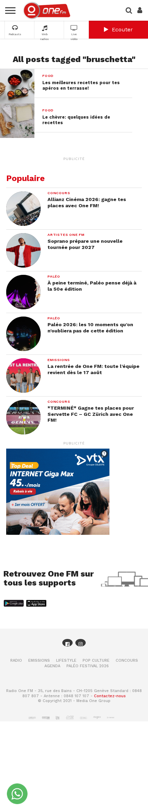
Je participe (74, 415)
